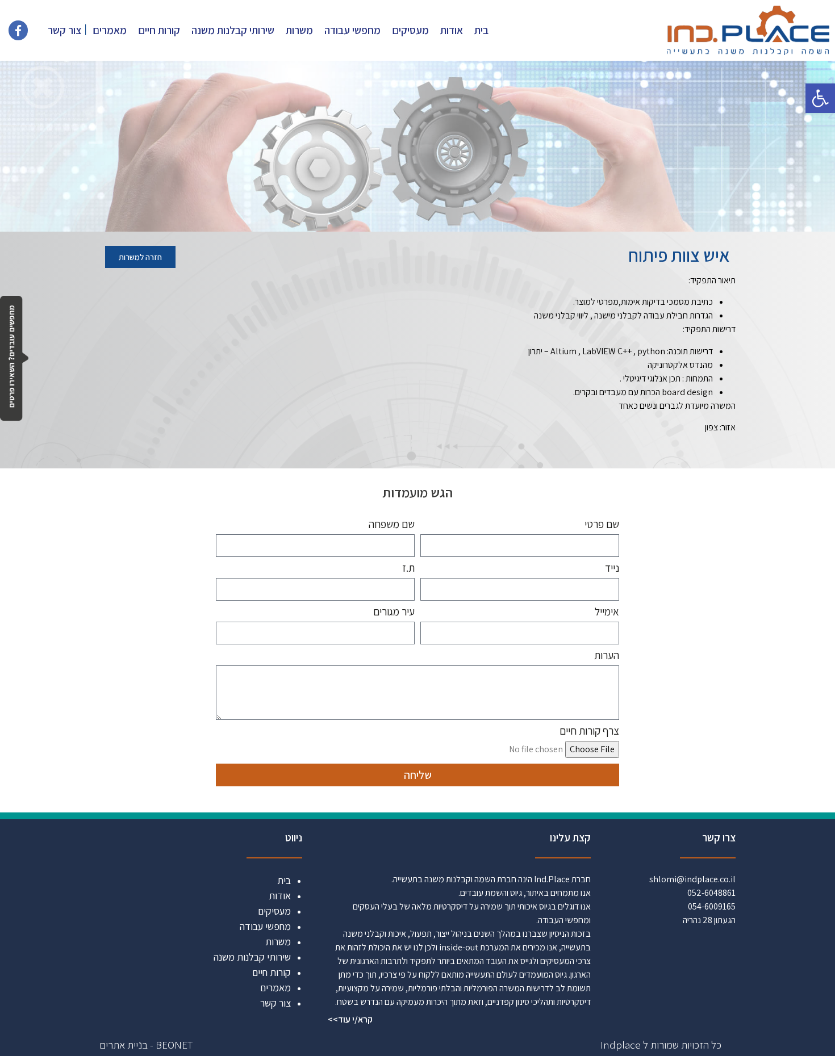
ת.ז (408, 569)
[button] (820, 98)
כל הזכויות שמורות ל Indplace (660, 1044)
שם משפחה (392, 525)
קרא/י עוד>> (350, 1019)
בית (481, 30)
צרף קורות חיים (589, 731)
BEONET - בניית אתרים (146, 1044)
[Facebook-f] (18, 30)
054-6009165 (712, 906)
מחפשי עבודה (352, 30)
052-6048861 (711, 893)
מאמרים (110, 30)
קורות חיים (159, 30)
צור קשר (64, 30)
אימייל (607, 612)
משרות (299, 30)
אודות (451, 30)
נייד (612, 569)
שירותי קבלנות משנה (232, 30)
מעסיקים (410, 30)
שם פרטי (601, 525)
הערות (606, 656)
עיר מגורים (394, 612)
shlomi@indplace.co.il (692, 879)
